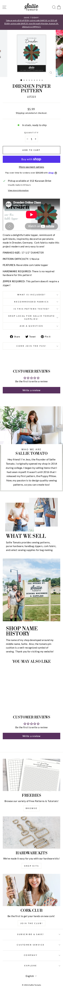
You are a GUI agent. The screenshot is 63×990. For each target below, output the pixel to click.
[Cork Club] (31, 890)
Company (31, 955)
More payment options (31, 166)
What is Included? (31, 294)
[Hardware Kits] (31, 832)
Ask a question (31, 326)
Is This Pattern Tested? (31, 309)
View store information (18, 190)
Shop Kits (31, 866)
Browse (31, 808)
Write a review (31, 390)
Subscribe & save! (30, 934)
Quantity (31, 132)
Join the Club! (31, 923)
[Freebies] (31, 775)
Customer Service (31, 945)
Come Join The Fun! (31, 346)
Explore (30, 965)
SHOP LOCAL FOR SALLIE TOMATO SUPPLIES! (31, 317)
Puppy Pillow (48, 475)
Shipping (20, 113)
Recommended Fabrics (31, 301)
